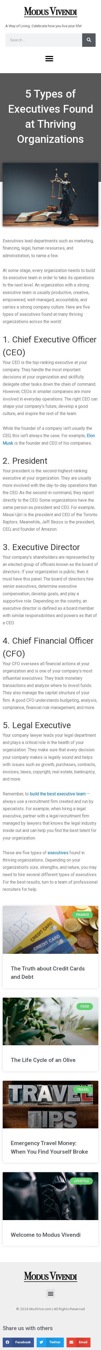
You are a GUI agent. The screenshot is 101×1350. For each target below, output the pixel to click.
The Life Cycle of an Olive (43, 1060)
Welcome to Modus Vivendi (46, 1235)
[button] (49, 58)
